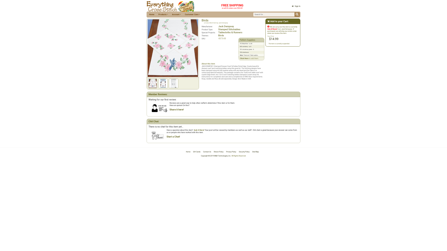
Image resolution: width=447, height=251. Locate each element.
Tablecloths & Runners (230, 32)
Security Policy (244, 152)
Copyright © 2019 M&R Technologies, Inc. (216, 156)
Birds (221, 35)
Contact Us (207, 152)
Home (151, 14)
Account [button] (175, 14)
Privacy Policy (231, 152)
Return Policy (219, 152)
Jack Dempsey (226, 26)
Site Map (255, 152)
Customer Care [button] (191, 14)
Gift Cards (196, 152)
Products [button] (162, 14)
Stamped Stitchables (229, 29)
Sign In (297, 6)
